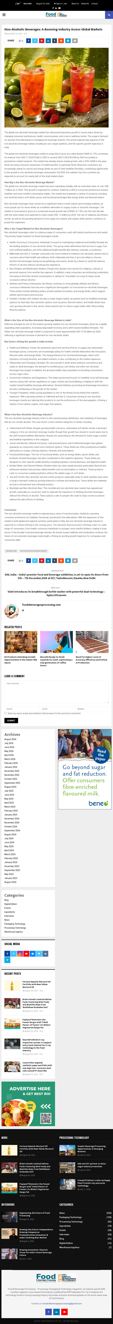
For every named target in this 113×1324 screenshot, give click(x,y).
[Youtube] (64, 1312)
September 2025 (12, 783)
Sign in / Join (61, 4)
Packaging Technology (14, 924)
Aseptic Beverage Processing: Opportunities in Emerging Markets (92, 1149)
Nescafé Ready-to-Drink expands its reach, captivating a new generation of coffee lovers (56, 661)
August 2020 (10, 882)
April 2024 (9, 850)
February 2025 (11, 811)
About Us (75, 4)
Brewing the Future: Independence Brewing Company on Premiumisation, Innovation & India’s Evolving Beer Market (36, 1233)
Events (7, 908)
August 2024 (10, 834)
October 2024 (10, 826)
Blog (6, 900)
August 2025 (10, 787)
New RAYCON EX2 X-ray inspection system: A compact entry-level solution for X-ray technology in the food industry (37, 1045)
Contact (94, 4)
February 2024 (11, 858)
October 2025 (10, 779)
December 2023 (11, 866)
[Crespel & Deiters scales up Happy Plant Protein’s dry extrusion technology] (67, 1184)
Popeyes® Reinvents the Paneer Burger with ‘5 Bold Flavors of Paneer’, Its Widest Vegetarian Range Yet (36, 1023)
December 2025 (11, 771)
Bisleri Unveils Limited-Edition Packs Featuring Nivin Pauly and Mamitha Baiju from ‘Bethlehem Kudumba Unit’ (37, 1003)
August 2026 (10, 739)
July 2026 (8, 743)
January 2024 (10, 862)
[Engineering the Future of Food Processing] (9, 1217)
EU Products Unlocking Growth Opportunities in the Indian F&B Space (20, 660)
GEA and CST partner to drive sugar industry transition (92, 1165)
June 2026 (9, 747)
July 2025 (8, 791)
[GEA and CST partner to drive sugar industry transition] (67, 1167)
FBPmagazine (11, 551)
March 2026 (9, 759)
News (7, 920)
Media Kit (85, 4)
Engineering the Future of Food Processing (35, 1214)
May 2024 (9, 846)
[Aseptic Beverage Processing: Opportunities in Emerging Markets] (67, 1150)
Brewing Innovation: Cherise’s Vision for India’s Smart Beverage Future (36, 1252)
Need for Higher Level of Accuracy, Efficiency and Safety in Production (91, 660)
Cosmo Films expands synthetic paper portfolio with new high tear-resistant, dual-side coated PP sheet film (37, 1066)
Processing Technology (15, 928)
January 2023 (10, 878)
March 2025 (9, 807)
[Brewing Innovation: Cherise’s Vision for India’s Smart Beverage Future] (9, 1254)
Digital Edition (10, 904)
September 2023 (12, 870)
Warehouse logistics (13, 932)
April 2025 (9, 803)
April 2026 (9, 755)
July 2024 (8, 838)
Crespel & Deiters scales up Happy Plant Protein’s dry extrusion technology (94, 1183)
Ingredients (9, 912)
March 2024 (9, 854)
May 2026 (9, 751)
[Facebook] (48, 1312)
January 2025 (10, 814)
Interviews (9, 916)
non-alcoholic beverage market (33, 551)
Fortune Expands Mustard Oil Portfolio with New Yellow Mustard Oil (36, 984)
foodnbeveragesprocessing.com (41, 605)
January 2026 (10, 767)
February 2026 (11, 763)
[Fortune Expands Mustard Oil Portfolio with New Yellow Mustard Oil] (12, 985)
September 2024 (12, 830)
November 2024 (11, 822)
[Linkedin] (56, 1312)
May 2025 (9, 799)
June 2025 (9, 795)
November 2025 (11, 775)
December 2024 (11, 818)
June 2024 (9, 842)
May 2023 (9, 874)
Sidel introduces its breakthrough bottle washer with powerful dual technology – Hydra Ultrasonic (56, 594)
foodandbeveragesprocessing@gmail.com (62, 1303)
